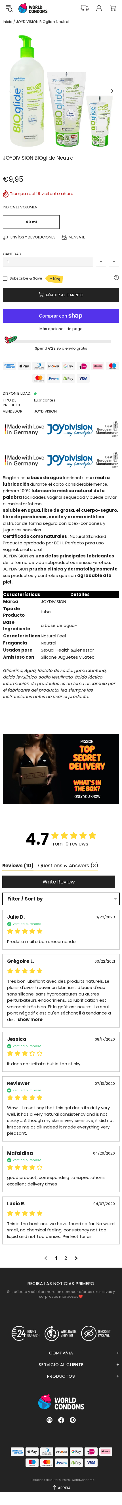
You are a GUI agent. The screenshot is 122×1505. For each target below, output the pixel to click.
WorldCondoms (33, 8)
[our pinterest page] (73, 1420)
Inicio (7, 22)
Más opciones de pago (61, 328)
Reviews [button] (17, 865)
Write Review (59, 881)
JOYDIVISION (45, 411)
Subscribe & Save (35, 279)
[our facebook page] (61, 1420)
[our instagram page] (49, 1420)
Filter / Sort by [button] (25, 899)
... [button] (28, 1019)
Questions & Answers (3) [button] (68, 865)
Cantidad (12, 253)
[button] (46, 1258)
